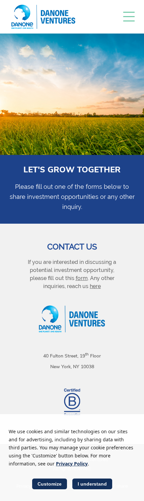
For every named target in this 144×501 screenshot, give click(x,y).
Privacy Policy (72, 463)
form (82, 278)
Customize (50, 484)
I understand (92, 484)
